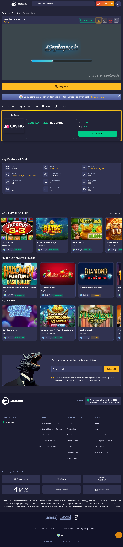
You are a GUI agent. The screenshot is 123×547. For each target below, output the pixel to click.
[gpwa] (65, 517)
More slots (115, 213)
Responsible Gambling (104, 435)
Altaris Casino (72, 441)
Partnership (55, 528)
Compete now (97, 97)
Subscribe (111, 369)
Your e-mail (58, 369)
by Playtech (8, 22)
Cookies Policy (68, 528)
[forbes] (61, 479)
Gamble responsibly (81, 506)
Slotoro (69, 446)
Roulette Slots (29, 175)
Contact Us (43, 528)
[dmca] (51, 517)
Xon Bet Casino (73, 452)
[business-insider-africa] (102, 479)
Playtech (54, 168)
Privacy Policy (82, 528)
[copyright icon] (21, 489)
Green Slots (17, 175)
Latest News (99, 446)
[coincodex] (102, 489)
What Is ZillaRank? (102, 452)
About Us (32, 528)
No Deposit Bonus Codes (49, 423)
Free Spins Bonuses (47, 435)
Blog (96, 429)
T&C (92, 528)
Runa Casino (72, 435)
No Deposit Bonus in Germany (51, 429)
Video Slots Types (96, 168)
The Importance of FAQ (104, 441)
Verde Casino (72, 458)
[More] (118, 535)
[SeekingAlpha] (61, 489)
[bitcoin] (21, 479)
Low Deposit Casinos (47, 441)
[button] (11, 250)
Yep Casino (71, 429)
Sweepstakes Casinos (47, 446)
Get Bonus (97, 134)
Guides (97, 423)
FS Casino (70, 423)
